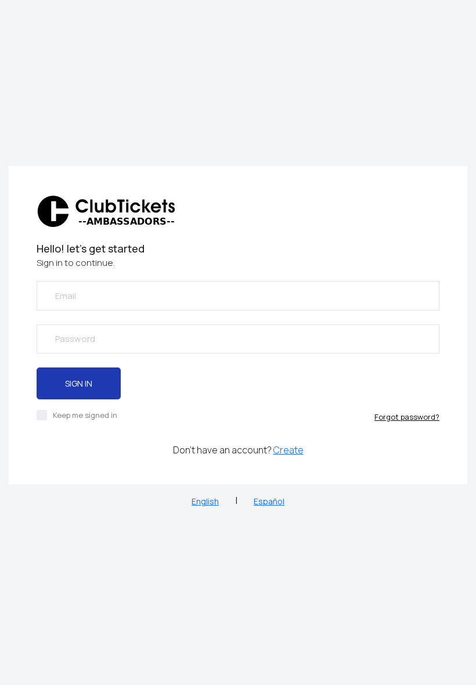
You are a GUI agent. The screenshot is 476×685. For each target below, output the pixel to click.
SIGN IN (78, 383)
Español (269, 501)
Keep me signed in (85, 415)
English (205, 501)
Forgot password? (406, 417)
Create (288, 450)
